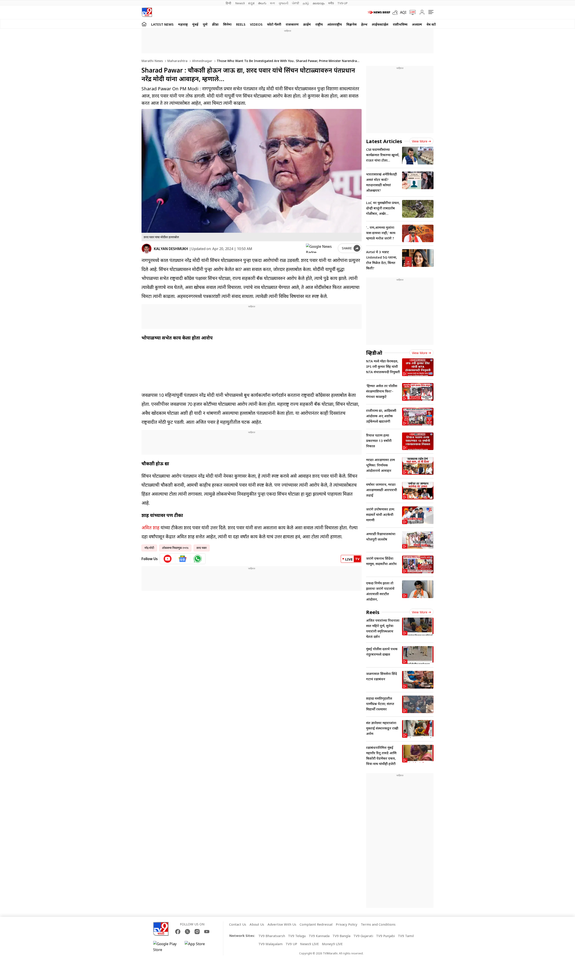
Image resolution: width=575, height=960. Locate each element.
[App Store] (198, 947)
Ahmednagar (201, 61)
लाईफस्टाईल (380, 24)
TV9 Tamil (406, 935)
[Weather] (396, 12)
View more (419, 141)
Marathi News (152, 61)
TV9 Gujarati (363, 935)
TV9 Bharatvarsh (271, 935)
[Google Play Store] (166, 947)
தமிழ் (306, 3)
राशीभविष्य (400, 24)
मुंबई (195, 24)
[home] (144, 24)
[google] (321, 248)
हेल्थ (364, 24)
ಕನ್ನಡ (251, 3)
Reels (240, 24)
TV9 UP (291, 944)
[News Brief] (379, 12)
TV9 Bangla (341, 935)
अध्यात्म (417, 24)
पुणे (205, 24)
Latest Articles (384, 141)
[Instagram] (197, 931)
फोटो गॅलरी (274, 24)
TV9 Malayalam (270, 944)
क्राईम (307, 24)
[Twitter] (187, 931)
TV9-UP (342, 3)
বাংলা (272, 3)
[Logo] (147, 12)
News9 (240, 3)
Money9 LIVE (332, 944)
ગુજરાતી (283, 3)
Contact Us (237, 924)
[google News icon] (182, 559)
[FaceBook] (177, 931)
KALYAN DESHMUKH (171, 248)
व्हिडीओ (374, 352)
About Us (257, 924)
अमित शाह (150, 528)
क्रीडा (215, 24)
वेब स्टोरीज (434, 24)
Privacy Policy (346, 924)
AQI (403, 12)
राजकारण (292, 24)
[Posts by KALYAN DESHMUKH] (147, 249)
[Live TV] (411, 12)
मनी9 (331, 3)
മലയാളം (319, 3)
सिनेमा (227, 24)
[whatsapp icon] (197, 559)
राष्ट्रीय (319, 24)
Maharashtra (177, 61)
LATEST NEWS (162, 24)
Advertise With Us (282, 924)
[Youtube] (206, 931)
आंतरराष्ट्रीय (334, 24)
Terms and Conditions (378, 924)
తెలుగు (262, 3)
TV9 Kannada (319, 935)
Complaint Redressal (316, 924)
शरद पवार (202, 548)
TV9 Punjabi (385, 935)
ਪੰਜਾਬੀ (295, 3)
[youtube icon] (167, 559)
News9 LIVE (309, 944)
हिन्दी (229, 3)
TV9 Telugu (297, 935)
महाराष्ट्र (183, 24)
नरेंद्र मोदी (149, 548)
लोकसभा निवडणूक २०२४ (175, 548)
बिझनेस (351, 24)
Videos (256, 24)
